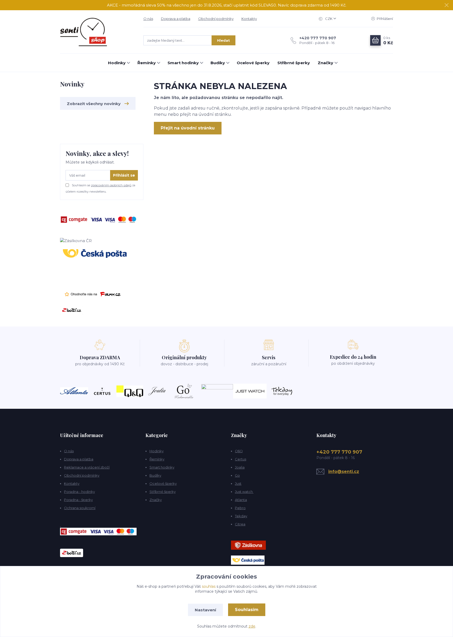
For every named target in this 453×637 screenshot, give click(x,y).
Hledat (223, 40)
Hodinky (117, 62)
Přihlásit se (124, 175)
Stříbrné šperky (293, 62)
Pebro (240, 508)
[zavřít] (446, 5)
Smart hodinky (183, 62)
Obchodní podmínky (216, 19)
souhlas (208, 586)
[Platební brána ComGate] (99, 219)
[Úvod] (96, 32)
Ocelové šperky (253, 62)
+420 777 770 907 (317, 38)
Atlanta (241, 500)
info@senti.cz (343, 471)
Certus (240, 459)
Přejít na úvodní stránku (188, 128)
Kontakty (249, 19)
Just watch (244, 491)
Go (237, 475)
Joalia (240, 467)
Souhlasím (246, 609)
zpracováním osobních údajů (111, 185)
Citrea (240, 524)
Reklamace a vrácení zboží (87, 467)
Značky (325, 62)
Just (238, 483)
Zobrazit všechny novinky (94, 103)
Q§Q (239, 451)
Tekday (241, 516)
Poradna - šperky (78, 500)
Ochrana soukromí (79, 508)
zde (252, 626)
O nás (148, 19)
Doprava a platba (175, 19)
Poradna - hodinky (79, 491)
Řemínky (146, 62)
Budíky (218, 62)
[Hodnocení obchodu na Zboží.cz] (71, 309)
